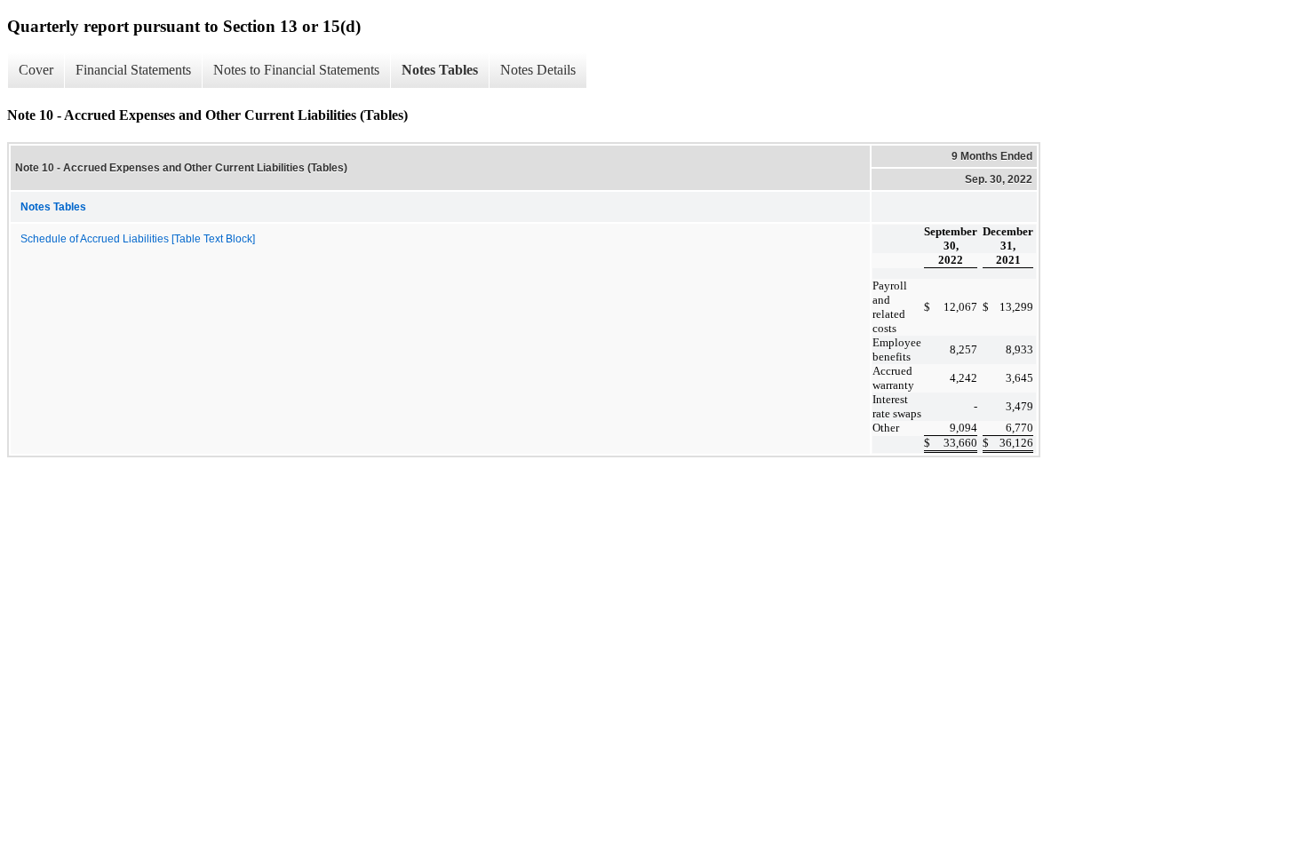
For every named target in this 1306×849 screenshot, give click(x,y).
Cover (36, 69)
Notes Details (538, 69)
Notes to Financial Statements (296, 69)
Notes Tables (440, 69)
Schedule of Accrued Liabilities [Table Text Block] (137, 239)
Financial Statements (133, 69)
